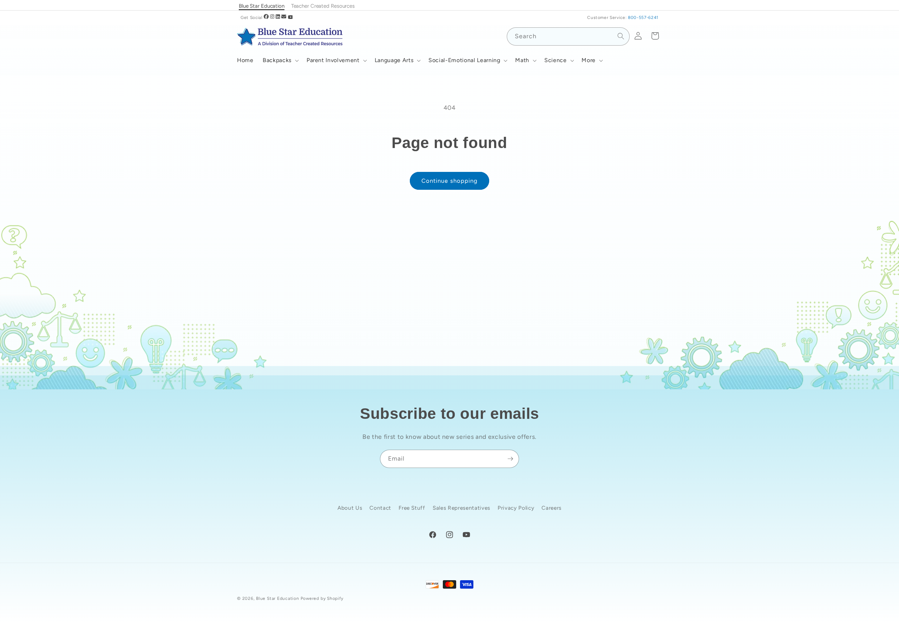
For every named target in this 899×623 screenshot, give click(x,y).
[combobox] (568, 36)
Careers (552, 507)
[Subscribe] (510, 459)
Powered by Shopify (322, 598)
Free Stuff (412, 507)
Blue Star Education (277, 598)
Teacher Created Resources (323, 6)
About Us (349, 507)
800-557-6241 (643, 17)
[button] (280, 60)
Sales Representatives (461, 507)
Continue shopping (449, 180)
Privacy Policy (516, 507)
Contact (380, 507)
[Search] (620, 36)
